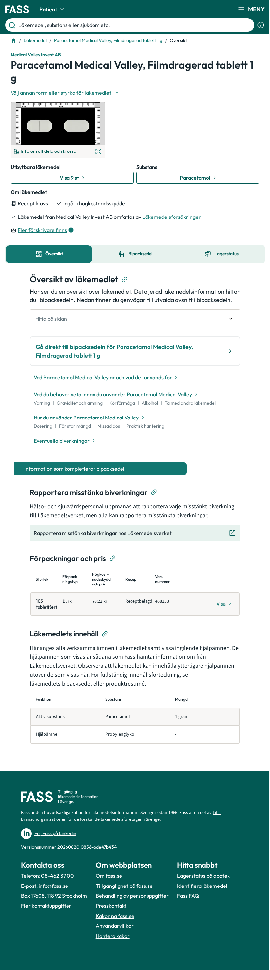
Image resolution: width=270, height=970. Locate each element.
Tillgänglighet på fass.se (124, 886)
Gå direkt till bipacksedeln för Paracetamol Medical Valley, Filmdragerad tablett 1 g (114, 351)
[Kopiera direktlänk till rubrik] (125, 280)
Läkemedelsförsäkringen (172, 217)
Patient (48, 9)
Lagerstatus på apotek (203, 875)
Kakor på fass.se (115, 916)
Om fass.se (109, 875)
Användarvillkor (115, 925)
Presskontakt (111, 905)
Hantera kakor (113, 936)
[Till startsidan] (13, 41)
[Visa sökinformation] (261, 25)
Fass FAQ (188, 895)
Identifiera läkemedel (202, 886)
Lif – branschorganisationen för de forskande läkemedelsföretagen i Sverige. (121, 816)
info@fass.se (53, 886)
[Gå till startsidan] (17, 9)
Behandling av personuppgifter (132, 895)
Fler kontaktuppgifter (46, 905)
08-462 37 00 (57, 875)
